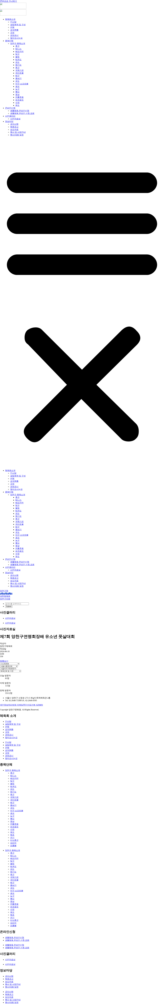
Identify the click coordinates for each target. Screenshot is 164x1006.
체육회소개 (10, 19)
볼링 (17, 57)
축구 (17, 46)
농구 (17, 89)
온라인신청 (10, 108)
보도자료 (14, 129)
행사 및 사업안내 (18, 132)
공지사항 (14, 124)
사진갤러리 (10, 116)
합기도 (18, 65)
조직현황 (14, 30)
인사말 (13, 22)
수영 (17, 103)
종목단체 (9, 41)
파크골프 (19, 100)
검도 (17, 62)
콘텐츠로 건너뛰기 (8, 1)
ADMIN (39, 705)
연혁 (12, 27)
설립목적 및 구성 (18, 25)
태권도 (18, 60)
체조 (12, 835)
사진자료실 (15, 119)
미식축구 (14, 840)
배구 (17, 76)
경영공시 (14, 35)
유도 (17, 105)
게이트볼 (19, 73)
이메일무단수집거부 (26, 705)
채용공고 (14, 127)
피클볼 (13, 846)
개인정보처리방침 (8, 705)
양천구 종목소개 (17, 43)
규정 (12, 33)
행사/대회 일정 (17, 135)
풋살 (17, 94)
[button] (82, 302)
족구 (17, 68)
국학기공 (19, 70)
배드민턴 (19, 51)
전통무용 (19, 97)
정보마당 (9, 121)
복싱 (17, 92)
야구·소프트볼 (21, 84)
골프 (17, 86)
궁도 (17, 81)
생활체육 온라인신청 (19, 111)
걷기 (12, 837)
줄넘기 (18, 78)
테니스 (18, 49)
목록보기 (4, 661)
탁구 (17, 54)
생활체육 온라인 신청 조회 (22, 113)
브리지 (13, 843)
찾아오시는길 (16, 38)
